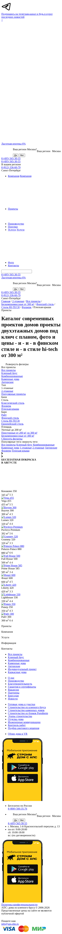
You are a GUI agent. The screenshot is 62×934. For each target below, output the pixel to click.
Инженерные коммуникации (24, 722)
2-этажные (18, 301)
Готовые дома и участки (21, 704)
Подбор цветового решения (23, 728)
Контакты (13, 265)
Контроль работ (17, 725)
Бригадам (13, 695)
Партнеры (13, 692)
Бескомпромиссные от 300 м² (17, 304)
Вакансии (13, 689)
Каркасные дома (17, 672)
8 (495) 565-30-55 (11, 158)
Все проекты (33, 301)
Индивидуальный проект (22, 669)
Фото (11, 262)
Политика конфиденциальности (19, 904)
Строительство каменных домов (26, 710)
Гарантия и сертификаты (22, 686)
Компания (13, 176)
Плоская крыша (20, 450)
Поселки (13, 226)
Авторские (51, 447)
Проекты (13, 208)
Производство (16, 223)
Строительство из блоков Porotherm (28, 713)
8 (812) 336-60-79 (11, 167)
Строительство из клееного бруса (27, 707)
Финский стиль (45, 304)
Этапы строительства (20, 716)
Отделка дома (15, 719)
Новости (13, 698)
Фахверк (26, 307)
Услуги (12, 229)
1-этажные (26, 447)
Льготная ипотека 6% (13, 143)
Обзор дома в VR (17, 733)
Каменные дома (10, 447)
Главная (5, 301)
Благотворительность (20, 683)
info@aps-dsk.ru (10, 924)
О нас (11, 677)
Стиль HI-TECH (10, 307)
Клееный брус (24, 444)
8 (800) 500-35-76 (17, 808)
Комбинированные (44, 444)
